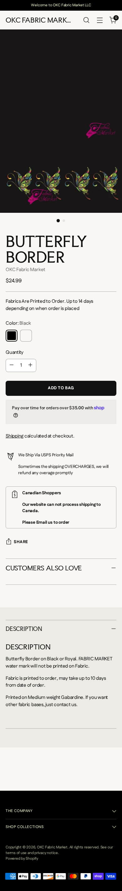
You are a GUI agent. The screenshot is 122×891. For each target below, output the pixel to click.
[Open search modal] (86, 20)
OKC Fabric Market (25, 269)
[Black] (12, 336)
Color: (18, 323)
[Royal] (26, 336)
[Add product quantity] (30, 365)
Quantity (14, 352)
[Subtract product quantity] (11, 365)
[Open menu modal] (99, 20)
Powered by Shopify (22, 858)
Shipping (14, 436)
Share (21, 542)
